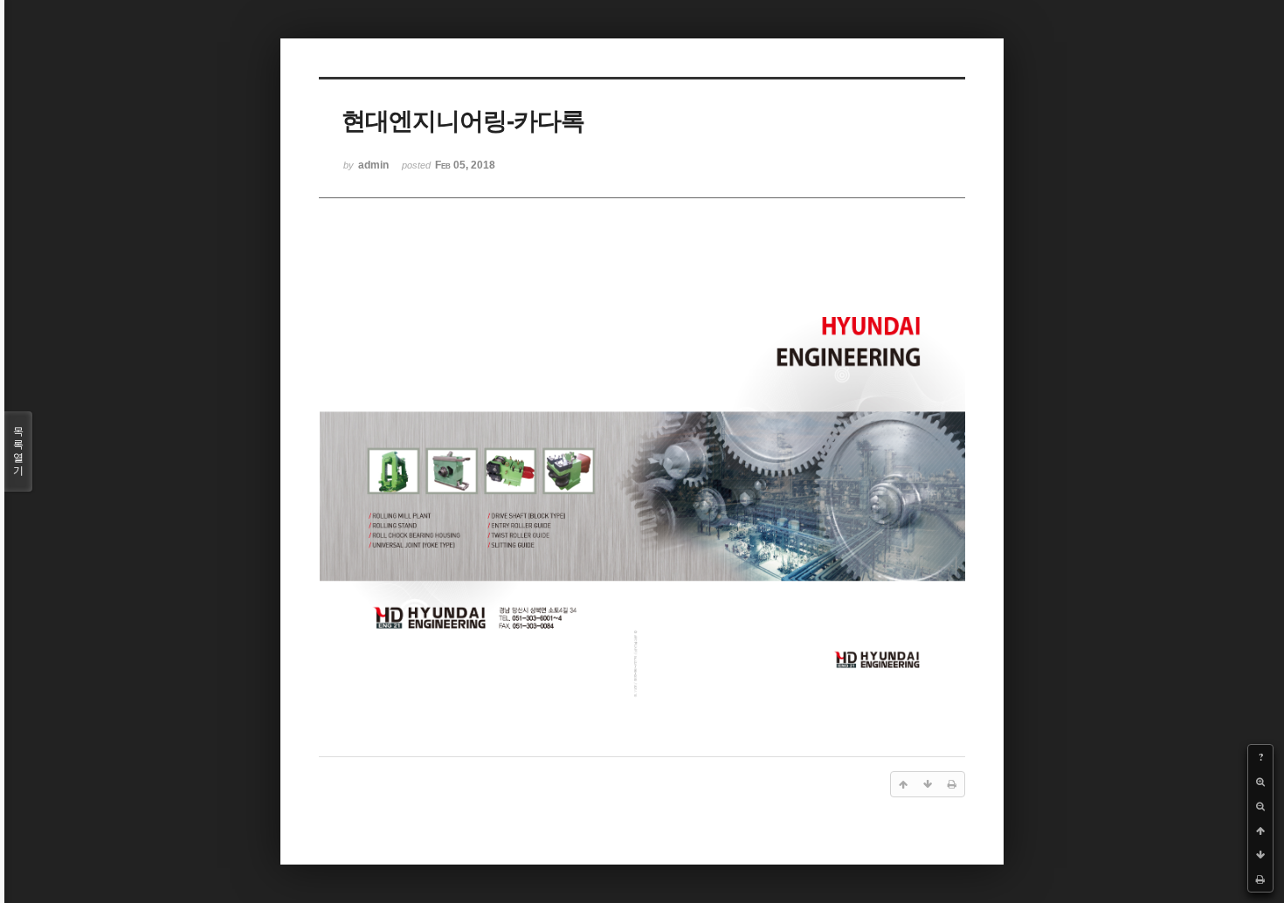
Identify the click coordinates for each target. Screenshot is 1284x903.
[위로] (1260, 830)
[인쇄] (1260, 879)
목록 (18, 451)
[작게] (1260, 806)
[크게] (1260, 781)
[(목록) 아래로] (1260, 855)
